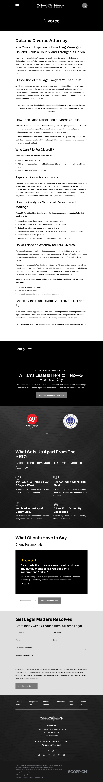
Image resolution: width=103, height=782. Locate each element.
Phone (18, 640)
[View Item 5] (51, 433)
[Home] (50, 5)
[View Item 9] (56, 433)
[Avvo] (39, 755)
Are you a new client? (23, 648)
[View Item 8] (30, 600)
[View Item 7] (54, 433)
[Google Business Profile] (44, 755)
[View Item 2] (22, 600)
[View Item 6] (28, 600)
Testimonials (61, 702)
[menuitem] (18, 777)
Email (55, 640)
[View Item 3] (49, 433)
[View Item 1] (47, 433)
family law (44, 265)
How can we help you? (24, 655)
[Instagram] (59, 755)
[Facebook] (49, 755)
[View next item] (61, 434)
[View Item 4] (25, 600)
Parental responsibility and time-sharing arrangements (39, 294)
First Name (19, 632)
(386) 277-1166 (51, 745)
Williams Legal (23, 86)
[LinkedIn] (54, 755)
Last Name (57, 632)
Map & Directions (51, 736)
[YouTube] (64, 755)
